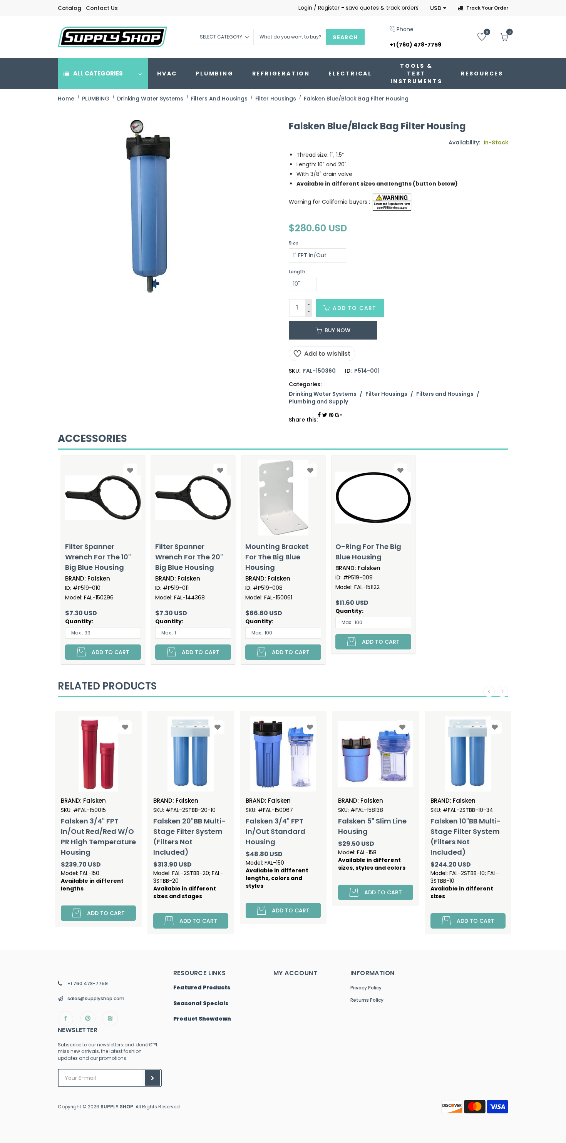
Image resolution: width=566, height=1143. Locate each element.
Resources (482, 73)
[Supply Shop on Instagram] (110, 1018)
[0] (476, 36)
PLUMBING (214, 73)
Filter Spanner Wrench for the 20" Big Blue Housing (189, 557)
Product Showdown (202, 1019)
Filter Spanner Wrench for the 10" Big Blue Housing (98, 557)
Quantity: (79, 621)
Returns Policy (366, 1000)
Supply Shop (116, 1106)
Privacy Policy (366, 987)
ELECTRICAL (350, 73)
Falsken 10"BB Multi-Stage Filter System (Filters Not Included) (378, 836)
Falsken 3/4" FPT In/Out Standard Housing (188, 831)
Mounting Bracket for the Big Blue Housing (277, 557)
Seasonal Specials (200, 1003)
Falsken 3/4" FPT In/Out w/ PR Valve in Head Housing (469, 831)
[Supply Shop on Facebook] (65, 1018)
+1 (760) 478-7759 (415, 45)
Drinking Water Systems (323, 394)
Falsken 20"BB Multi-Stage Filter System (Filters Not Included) (102, 836)
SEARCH (345, 37)
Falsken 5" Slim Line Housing (285, 826)
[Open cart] (498, 36)
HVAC (167, 73)
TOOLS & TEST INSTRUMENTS (416, 73)
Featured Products (201, 987)
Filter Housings (386, 394)
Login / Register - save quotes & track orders (358, 8)
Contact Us (102, 8)
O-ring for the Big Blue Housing (368, 552)
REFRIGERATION (281, 73)
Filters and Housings (445, 394)
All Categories (98, 73)
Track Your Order (487, 8)
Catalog (69, 8)
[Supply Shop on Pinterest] (87, 1018)
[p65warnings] (392, 201)
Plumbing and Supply (318, 401)
